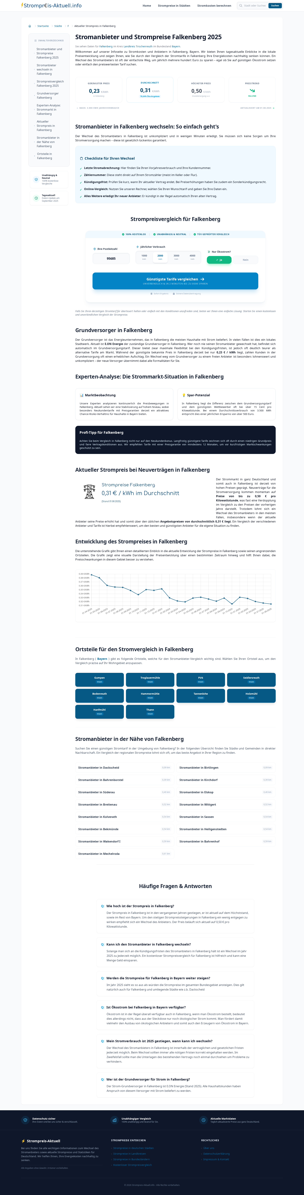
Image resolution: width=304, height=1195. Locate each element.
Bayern (176, 46)
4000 (192, 257)
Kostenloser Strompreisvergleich (131, 1165)
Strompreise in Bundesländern (130, 1159)
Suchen (275, 5)
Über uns (207, 1148)
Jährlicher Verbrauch (152, 246)
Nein (245, 259)
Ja (219, 259)
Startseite (43, 26)
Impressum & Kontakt (215, 1159)
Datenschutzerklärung (215, 1153)
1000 (144, 257)
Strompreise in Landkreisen (128, 1153)
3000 (176, 257)
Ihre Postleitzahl (107, 249)
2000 (160, 257)
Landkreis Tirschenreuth (138, 46)
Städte (58, 26)
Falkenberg (106, 46)
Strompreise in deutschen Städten (132, 1148)
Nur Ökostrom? (221, 251)
